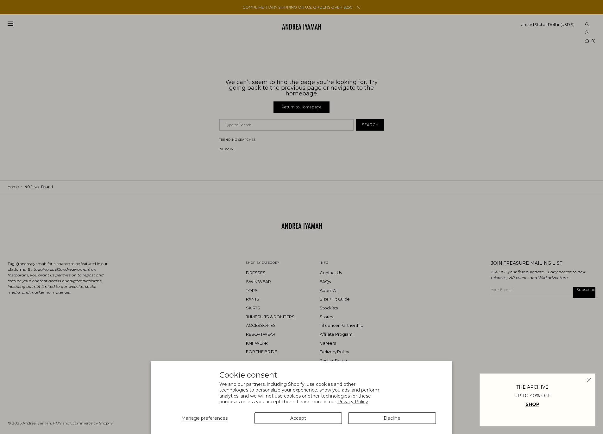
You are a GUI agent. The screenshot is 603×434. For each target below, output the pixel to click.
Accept (298, 418)
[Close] (589, 380)
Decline (392, 418)
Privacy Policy (352, 402)
